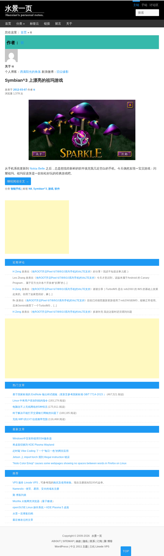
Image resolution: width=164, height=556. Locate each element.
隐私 (85, 541)
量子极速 (47, 501)
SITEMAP (68, 541)
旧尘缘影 (63, 71)
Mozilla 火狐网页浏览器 (26, 501)
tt (22, 42)
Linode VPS (102, 546)
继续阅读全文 (18, 181)
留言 (58, 23)
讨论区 (153, 5)
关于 (69, 23)
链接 (47, 23)
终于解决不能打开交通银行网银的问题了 (36, 413)
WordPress (61, 546)
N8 (30, 188)
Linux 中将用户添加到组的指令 (30, 400)
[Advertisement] (37, 227)
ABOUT (56, 541)
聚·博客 (108, 541)
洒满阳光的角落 (30, 71)
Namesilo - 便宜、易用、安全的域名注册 (36, 488)
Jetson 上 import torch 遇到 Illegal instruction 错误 (41, 457)
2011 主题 (82, 546)
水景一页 (18, 8)
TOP (126, 551)
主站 (136, 5)
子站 (144, 5)
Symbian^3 (40, 188)
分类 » (20, 23)
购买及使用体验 (62, 482)
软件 (57, 188)
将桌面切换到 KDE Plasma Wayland (33, 444)
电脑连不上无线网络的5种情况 (30, 406)
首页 (8, 23)
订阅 (99, 541)
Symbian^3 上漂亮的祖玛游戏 (34, 80)
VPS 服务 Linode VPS (25, 482)
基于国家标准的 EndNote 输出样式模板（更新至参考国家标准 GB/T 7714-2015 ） (59, 394)
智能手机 (16, 188)
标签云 (34, 23)
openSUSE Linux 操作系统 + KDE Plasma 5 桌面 (41, 507)
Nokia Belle (37, 168)
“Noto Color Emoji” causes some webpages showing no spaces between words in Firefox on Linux (69, 463)
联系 (92, 541)
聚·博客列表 (19, 495)
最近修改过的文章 (23, 519)
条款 (78, 541)
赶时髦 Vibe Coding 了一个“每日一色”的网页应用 (41, 450)
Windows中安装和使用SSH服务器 (32, 438)
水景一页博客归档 (23, 513)
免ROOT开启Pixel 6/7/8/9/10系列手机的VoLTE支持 (61, 271)
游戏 (50, 188)
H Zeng (17, 271)
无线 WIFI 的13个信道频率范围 (30, 419)
